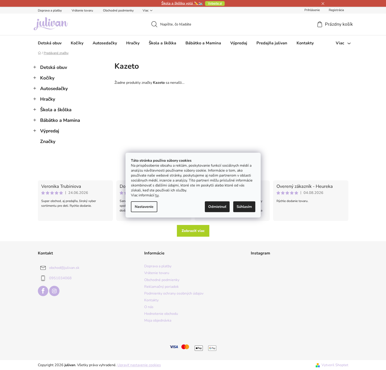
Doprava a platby (50, 10)
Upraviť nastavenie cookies (139, 365)
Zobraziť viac (193, 230)
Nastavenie (144, 206)
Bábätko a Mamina (60, 120)
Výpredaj (49, 131)
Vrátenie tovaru (82, 10)
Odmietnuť (217, 206)
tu (157, 195)
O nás (148, 306)
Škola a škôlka (55, 110)
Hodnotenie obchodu (161, 313)
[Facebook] (43, 291)
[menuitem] (49, 43)
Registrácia (336, 10)
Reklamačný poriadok (161, 286)
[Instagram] (54, 291)
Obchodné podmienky (118, 10)
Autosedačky (54, 88)
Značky (47, 141)
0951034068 (60, 278)
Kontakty (151, 300)
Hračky (47, 99)
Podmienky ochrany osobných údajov (173, 293)
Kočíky (47, 78)
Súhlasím (244, 206)
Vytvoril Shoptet (335, 365)
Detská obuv (53, 67)
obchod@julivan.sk (64, 267)
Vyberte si (215, 3)
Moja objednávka (157, 320)
